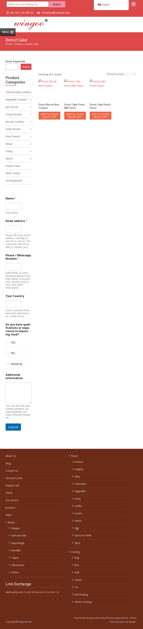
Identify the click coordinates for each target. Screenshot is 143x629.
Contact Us (12, 470)
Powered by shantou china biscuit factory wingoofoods (101, 617)
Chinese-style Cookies (18, 92)
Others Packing (83, 602)
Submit (13, 427)
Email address (16, 221)
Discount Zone (14, 478)
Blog (8, 463)
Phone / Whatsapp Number (18, 257)
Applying (16, 364)
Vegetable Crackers (16, 99)
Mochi (9, 158)
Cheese (78, 461)
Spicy (77, 542)
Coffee (78, 506)
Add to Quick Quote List (49, 115)
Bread (9, 143)
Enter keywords (15, 61)
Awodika (16, 550)
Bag (76, 557)
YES (13, 343)
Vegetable (80, 491)
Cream (78, 513)
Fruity (77, 498)
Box (76, 565)
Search (57, 4)
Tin (76, 587)
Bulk (76, 572)
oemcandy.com (14, 592)
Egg (76, 528)
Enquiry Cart (12, 485)
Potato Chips (13, 165)
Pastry (18, 44)
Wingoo (15, 528)
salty (77, 476)
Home (9, 44)
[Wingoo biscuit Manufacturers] (27, 24)
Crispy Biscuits (14, 114)
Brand (11, 522)
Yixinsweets (17, 565)
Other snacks (13, 173)
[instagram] (133, 6)
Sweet (77, 520)
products (11, 507)
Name (11, 198)
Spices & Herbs (83, 535)
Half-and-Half (18, 535)
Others (15, 572)
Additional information (14, 376)
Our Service (12, 500)
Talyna (15, 557)
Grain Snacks (13, 136)
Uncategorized (14, 180)
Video (9, 515)
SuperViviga (17, 543)
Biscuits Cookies (15, 121)
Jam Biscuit (12, 107)
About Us (11, 456)
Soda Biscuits (13, 129)
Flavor (74, 456)
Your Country (15, 296)
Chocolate (80, 483)
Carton (78, 580)
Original (78, 469)
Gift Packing (81, 594)
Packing (75, 552)
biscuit (113, 621)
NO (13, 353)
